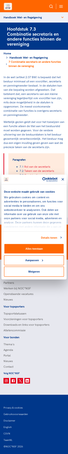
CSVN (6, 433)
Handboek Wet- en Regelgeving (22, 17)
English (7, 427)
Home (7, 53)
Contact (8, 366)
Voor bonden (11, 337)
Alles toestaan (34, 248)
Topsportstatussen (14, 313)
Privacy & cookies (13, 407)
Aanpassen (32, 260)
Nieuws (8, 299)
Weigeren (34, 271)
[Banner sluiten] (63, 179)
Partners (8, 282)
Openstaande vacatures (18, 294)
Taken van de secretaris (39, 171)
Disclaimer (9, 420)
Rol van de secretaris (37, 166)
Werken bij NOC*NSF (17, 288)
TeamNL (8, 440)
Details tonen (49, 237)
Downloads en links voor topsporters (26, 324)
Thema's (8, 344)
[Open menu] (60, 6)
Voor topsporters (13, 306)
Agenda (8, 350)
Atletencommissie (14, 330)
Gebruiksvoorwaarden (15, 414)
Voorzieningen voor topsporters (23, 319)
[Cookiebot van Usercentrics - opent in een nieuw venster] (43, 179)
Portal (7, 355)
